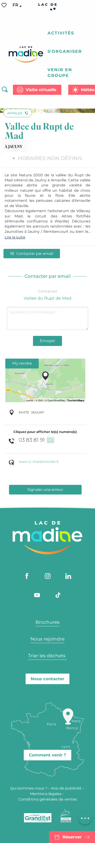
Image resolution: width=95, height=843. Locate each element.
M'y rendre (22, 363)
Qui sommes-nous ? (28, 788)
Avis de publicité (66, 788)
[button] (15, 5)
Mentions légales (45, 794)
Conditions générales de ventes (47, 799)
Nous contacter (47, 678)
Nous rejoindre (47, 639)
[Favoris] (4, 5)
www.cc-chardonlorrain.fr (39, 462)
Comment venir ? (47, 755)
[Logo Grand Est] (37, 817)
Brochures (47, 622)
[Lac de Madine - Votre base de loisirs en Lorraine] (26, 54)
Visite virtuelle (41, 89)
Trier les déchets (47, 655)
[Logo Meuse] (66, 815)
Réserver (72, 837)
